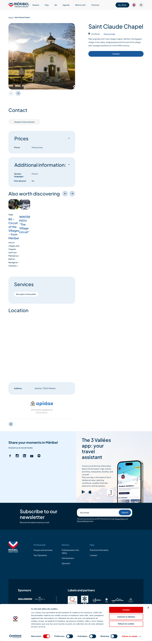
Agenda (66, 5)
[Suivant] (72, 193)
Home (10, 17)
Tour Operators (40, 555)
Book (124, 5)
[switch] (69, 636)
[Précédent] (65, 193)
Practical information (99, 550)
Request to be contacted (24, 122)
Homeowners (68, 558)
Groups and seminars (43, 550)
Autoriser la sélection (126, 617)
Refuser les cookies (126, 624)
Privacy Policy (120, 519)
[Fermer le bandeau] (148, 607)
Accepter (126, 610)
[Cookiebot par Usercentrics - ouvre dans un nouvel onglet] (15, 636)
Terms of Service (83, 521)
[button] (18, 93)
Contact (116, 54)
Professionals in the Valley (70, 551)
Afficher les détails (130, 636)
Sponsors (66, 563)
